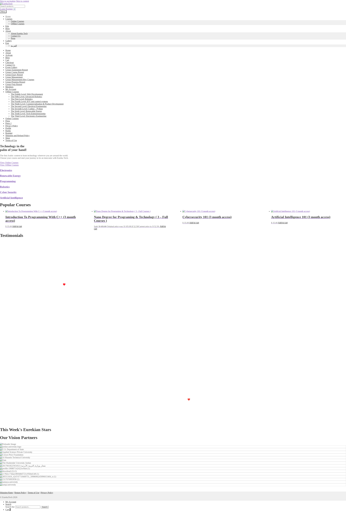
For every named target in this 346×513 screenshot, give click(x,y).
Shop (7, 138)
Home (8, 16)
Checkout (9, 62)
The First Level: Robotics (22, 99)
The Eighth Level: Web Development (27, 94)
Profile (8, 128)
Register (9, 9)
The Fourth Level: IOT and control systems (29, 101)
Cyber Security (8, 192)
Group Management (14, 77)
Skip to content (22, 1)
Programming (8, 181)
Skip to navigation (8, 1)
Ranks (8, 131)
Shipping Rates (6, 493)
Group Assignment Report (16, 70)
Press (13, 38)
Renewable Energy (10, 175)
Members (9, 87)
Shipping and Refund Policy (17, 135)
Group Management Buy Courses (19, 79)
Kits (7, 26)
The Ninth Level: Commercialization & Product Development (37, 104)
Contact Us (15, 36)
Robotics (5, 186)
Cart (7, 60)
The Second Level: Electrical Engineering (28, 106)
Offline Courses (17, 24)
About (8, 31)
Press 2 (8, 123)
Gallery (8, 41)
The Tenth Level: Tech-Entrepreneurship (28, 113)
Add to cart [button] (17, 226)
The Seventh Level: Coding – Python (27, 109)
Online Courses (17, 21)
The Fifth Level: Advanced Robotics (26, 96)
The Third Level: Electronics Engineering (28, 116)
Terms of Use (11, 140)
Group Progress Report (15, 82)
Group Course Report (14, 72)
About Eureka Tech (19, 33)
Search (8, 504)
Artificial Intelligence (11, 197)
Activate (9, 55)
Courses (8, 19)
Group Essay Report (14, 75)
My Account (10, 89)
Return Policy (20, 493)
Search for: (10, 507)
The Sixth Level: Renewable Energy (26, 111)
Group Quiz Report (13, 84)
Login (3, 9)
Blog (7, 28)
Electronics (6, 170)
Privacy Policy (11, 126)
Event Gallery (11, 67)
